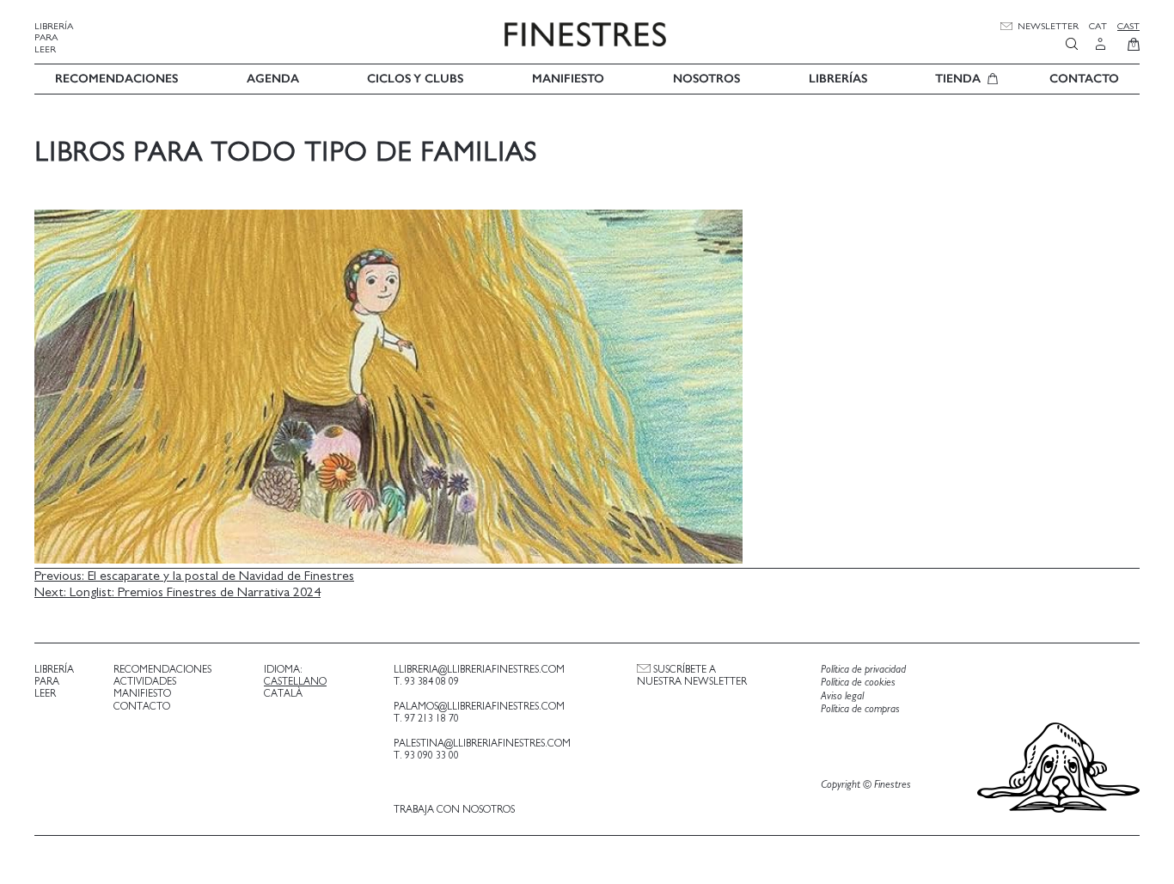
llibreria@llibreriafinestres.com (479, 669)
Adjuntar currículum (638, 606)
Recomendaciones (116, 78)
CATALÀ (283, 693)
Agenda (273, 78)
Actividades (144, 681)
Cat (1098, 26)
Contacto (1084, 78)
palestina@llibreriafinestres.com (482, 743)
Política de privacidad (863, 669)
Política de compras (860, 709)
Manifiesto (568, 78)
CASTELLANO (295, 681)
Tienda (958, 78)
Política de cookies (858, 682)
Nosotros (706, 78)
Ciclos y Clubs (415, 78)
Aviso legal (842, 696)
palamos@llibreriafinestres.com (479, 706)
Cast (1128, 26)
